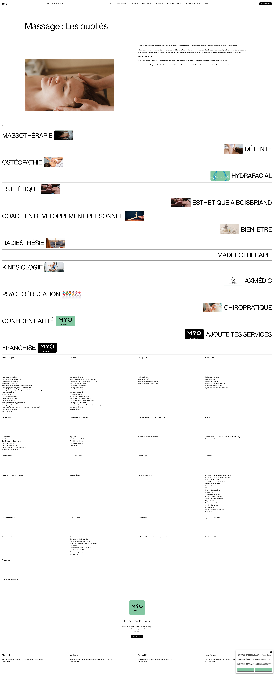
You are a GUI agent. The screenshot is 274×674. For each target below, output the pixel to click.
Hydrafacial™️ (146, 3)
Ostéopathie (135, 3)
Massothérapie (121, 3)
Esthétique (159, 3)
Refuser (263, 670)
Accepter (245, 670)
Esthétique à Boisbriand (174, 3)
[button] (271, 651)
